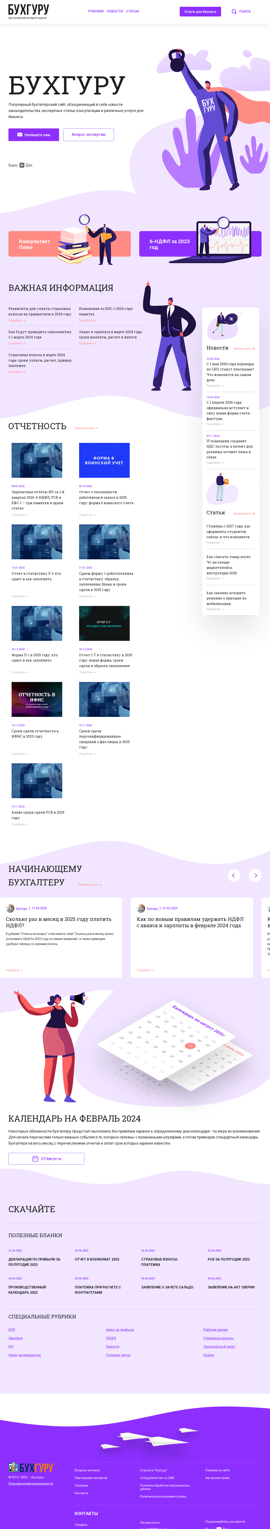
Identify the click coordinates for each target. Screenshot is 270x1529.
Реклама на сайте (217, 1470)
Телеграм (81, 1485)
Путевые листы (118, 1355)
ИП (11, 1347)
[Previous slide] (234, 875)
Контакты (81, 1493)
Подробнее (15, 320)
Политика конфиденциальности (30, 1483)
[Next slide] (255, 875)
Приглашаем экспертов (91, 1478)
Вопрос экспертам (88, 134)
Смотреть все (241, 348)
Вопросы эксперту (87, 1470)
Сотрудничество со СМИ (157, 1478)
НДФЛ (111, 1338)
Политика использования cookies (163, 1496)
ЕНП (11, 1330)
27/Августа (51, 1158)
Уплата (208, 1355)
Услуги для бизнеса (200, 12)
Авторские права (217, 1478)
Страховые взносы (218, 1338)
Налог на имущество (24, 1355)
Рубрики (96, 11)
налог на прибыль (120, 1330)
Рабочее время (215, 1330)
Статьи (132, 11)
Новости (115, 11)
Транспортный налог (219, 1347)
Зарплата (15, 1338)
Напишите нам (37, 135)
